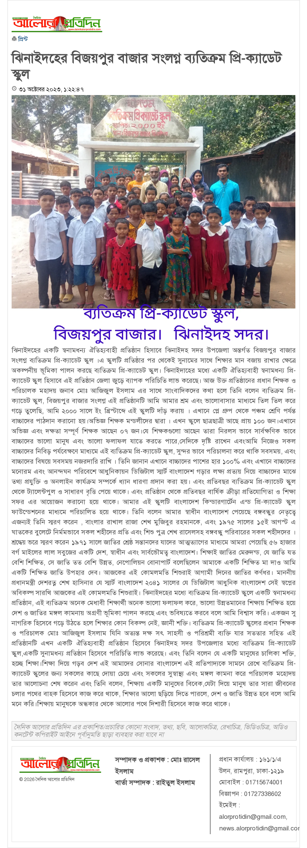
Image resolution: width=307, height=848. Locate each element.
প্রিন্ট (22, 39)
